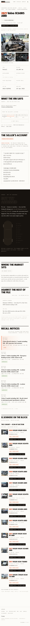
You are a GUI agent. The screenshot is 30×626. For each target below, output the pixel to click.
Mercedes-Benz (12, 611)
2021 (2, 9)
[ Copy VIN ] (15, 121)
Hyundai (3, 611)
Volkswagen (3, 613)
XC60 (25, 7)
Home (14, 1)
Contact (24, 1)
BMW (17, 611)
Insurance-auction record (9, 7)
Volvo (20, 7)
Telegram (22, 622)
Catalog (19, 1)
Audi (21, 611)
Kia (7, 611)
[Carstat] (5, 2)
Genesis (25, 611)
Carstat (3, 616)
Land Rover (10, 613)
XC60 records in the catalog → (10, 589)
